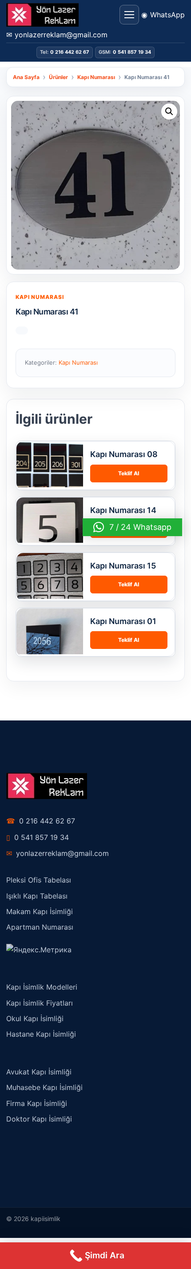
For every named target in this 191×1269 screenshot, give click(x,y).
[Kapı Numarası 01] (49, 642)
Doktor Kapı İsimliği (39, 1118)
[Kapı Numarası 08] (49, 475)
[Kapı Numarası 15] (49, 586)
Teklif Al (128, 473)
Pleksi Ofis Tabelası (38, 879)
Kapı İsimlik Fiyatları (39, 1002)
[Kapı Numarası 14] (49, 530)
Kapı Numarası (40, 297)
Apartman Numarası (39, 927)
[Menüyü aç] (129, 14)
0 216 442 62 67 (40, 820)
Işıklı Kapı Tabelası (37, 895)
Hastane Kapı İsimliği (41, 1034)
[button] (169, 111)
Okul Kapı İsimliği (35, 1018)
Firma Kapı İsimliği (36, 1103)
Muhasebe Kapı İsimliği (44, 1087)
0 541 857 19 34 (37, 837)
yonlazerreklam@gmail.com (57, 853)
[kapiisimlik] (42, 15)
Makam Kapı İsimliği (39, 911)
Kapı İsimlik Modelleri (41, 987)
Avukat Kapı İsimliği (39, 1071)
